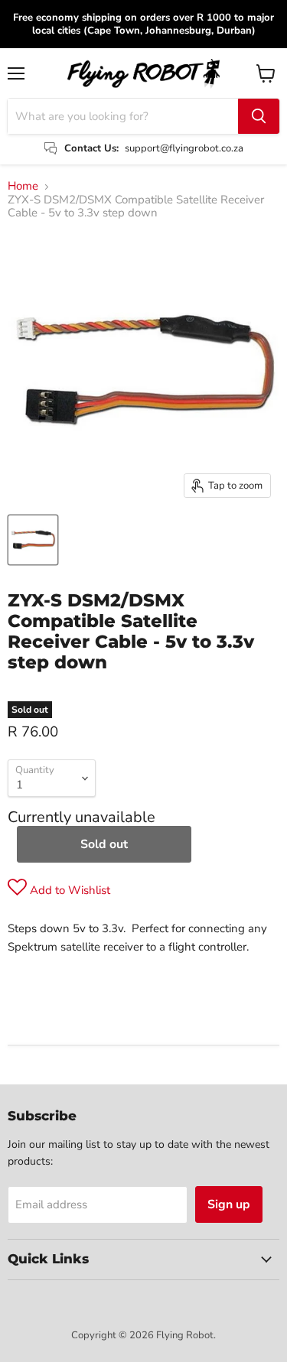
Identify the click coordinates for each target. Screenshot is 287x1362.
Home (23, 186)
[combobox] (123, 116)
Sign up (228, 1204)
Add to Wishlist (68, 890)
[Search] (258, 116)
